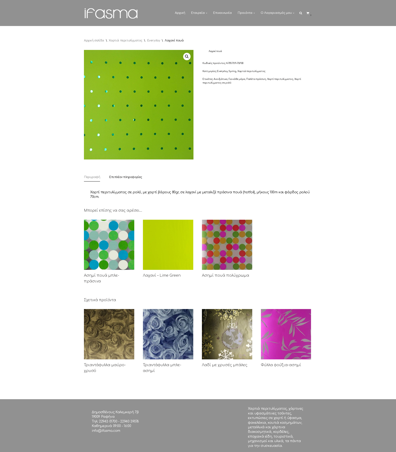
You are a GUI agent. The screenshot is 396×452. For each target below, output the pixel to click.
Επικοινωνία (222, 12)
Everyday (153, 40)
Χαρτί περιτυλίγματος (280, 79)
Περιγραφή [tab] (92, 177)
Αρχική (180, 12)
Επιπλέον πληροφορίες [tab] (125, 177)
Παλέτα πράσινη (256, 79)
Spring (232, 71)
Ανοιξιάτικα (220, 79)
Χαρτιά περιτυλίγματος (125, 40)
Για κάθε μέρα (237, 79)
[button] (206, 13)
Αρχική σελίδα (94, 40)
